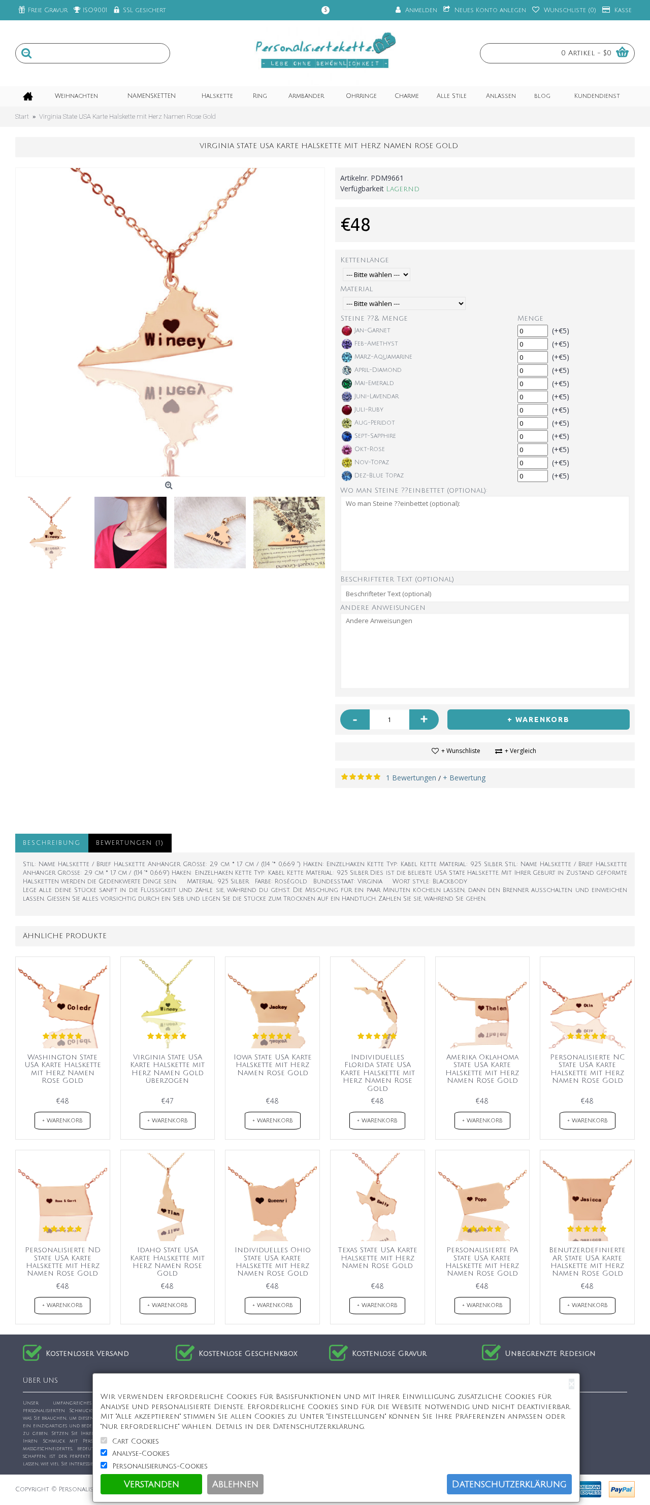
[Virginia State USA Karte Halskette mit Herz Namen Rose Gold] (170, 322)
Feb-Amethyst (376, 343)
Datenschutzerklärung (509, 1484)
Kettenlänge (364, 260)
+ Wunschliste (460, 750)
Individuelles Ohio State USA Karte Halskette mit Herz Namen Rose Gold (273, 1261)
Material (356, 289)
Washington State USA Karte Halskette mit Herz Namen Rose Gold (62, 1068)
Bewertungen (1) (130, 843)
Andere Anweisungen (383, 607)
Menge (530, 318)
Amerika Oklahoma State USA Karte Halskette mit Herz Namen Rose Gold (482, 1068)
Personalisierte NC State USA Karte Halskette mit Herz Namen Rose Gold (587, 1068)
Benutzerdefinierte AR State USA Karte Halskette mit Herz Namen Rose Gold (587, 1261)
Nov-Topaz (371, 462)
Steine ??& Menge (374, 318)
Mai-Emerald (374, 383)
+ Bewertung (464, 777)
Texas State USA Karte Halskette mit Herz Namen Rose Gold (377, 1258)
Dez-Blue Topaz (379, 475)
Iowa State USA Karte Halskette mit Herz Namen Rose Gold (273, 1065)
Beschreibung (52, 843)
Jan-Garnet (372, 330)
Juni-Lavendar (376, 396)
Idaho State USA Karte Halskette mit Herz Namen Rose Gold (167, 1261)
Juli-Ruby (368, 409)
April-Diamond (378, 370)
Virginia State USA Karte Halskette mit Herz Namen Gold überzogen (167, 1068)
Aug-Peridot (374, 423)
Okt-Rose (369, 449)
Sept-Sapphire (375, 436)
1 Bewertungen (411, 777)
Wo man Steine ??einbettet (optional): (414, 490)
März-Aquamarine (383, 357)
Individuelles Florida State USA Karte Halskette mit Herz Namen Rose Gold (377, 1072)
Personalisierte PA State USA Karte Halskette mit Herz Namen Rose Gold (482, 1261)
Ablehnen (235, 1484)
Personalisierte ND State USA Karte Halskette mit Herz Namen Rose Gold (63, 1261)
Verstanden (151, 1484)
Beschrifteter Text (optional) (397, 579)
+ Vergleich (520, 750)
